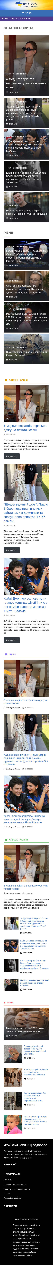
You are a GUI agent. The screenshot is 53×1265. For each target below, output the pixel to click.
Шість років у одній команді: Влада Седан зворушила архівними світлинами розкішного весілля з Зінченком (26, 177)
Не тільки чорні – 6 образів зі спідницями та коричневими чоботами (36, 1072)
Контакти (7, 1179)
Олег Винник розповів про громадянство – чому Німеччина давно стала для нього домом (24, 289)
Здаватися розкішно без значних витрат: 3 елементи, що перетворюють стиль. (35, 1097)
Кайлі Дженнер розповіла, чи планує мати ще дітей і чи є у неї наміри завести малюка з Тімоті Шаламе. (25, 146)
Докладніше (11, 456)
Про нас (7, 1193)
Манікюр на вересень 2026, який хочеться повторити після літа (25, 1030)
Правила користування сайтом (17, 1189)
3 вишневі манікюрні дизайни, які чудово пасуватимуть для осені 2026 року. (35, 1050)
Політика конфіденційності (15, 1184)
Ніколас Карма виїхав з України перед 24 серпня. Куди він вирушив (26, 212)
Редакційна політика (12, 1198)
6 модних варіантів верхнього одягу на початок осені (26, 83)
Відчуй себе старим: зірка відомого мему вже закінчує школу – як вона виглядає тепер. (35, 1120)
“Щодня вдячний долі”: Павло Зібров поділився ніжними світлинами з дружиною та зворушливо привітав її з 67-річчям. (23, 113)
